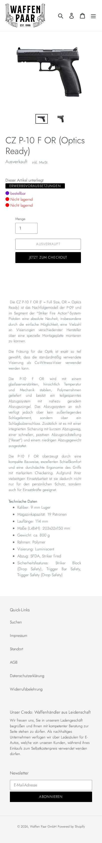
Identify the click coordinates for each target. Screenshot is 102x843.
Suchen (16, 622)
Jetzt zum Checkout (48, 257)
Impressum (18, 635)
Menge (20, 218)
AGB (14, 662)
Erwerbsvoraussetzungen (35, 185)
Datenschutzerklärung (27, 676)
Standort (16, 649)
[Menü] (93, 15)
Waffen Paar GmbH (43, 826)
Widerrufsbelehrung (26, 689)
